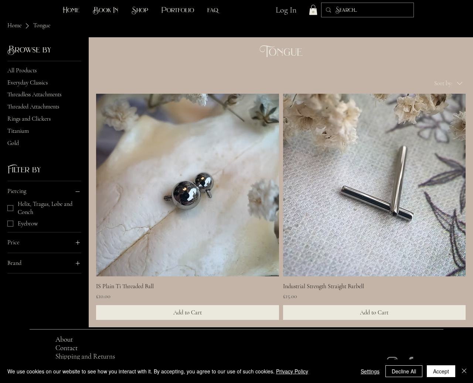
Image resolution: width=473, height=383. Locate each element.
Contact (66, 348)
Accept (441, 371)
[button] (313, 10)
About (64, 339)
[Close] (464, 371)
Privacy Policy (292, 371)
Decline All (404, 371)
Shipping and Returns (85, 356)
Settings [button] (370, 371)
